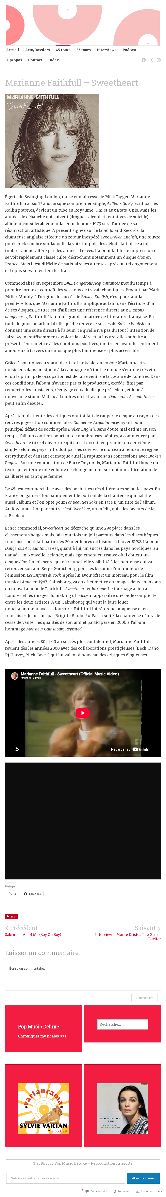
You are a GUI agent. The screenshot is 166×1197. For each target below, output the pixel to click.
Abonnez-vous (143, 1178)
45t (13, 916)
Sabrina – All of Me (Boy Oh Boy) (33, 931)
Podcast (129, 50)
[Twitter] (150, 57)
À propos (14, 60)
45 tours (63, 50)
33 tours (84, 50)
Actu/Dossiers (37, 50)
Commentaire (144, 997)
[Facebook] (143, 57)
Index (53, 60)
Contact (35, 60)
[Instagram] (158, 57)
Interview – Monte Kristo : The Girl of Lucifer (128, 933)
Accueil (12, 50)
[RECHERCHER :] (122, 1024)
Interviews (106, 50)
